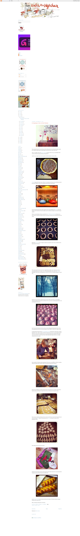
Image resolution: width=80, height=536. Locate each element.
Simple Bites (20, 228)
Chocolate (19, 168)
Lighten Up (20, 194)
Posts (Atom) (38, 510)
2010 (20, 137)
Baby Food (19, 152)
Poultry (19, 209)
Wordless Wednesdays (21, 258)
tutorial (49, 418)
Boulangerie (20, 161)
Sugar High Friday (21, 239)
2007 (20, 141)
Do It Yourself (20, 177)
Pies (18, 207)
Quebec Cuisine (20, 213)
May (21, 129)
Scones (19, 225)
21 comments (44, 504)
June (21, 128)
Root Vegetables (20, 220)
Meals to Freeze (20, 198)
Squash (19, 233)
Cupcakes (19, 176)
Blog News (19, 155)
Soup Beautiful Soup (21, 230)
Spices (19, 231)
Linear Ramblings (26, 293)
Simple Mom (20, 229)
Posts (20, 74)
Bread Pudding (20, 162)
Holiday (36, 505)
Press (19, 211)
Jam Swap (19, 190)
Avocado (19, 151)
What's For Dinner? (21, 257)
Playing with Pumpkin (21, 208)
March (21, 132)
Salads (19, 221)
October (21, 122)
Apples (19, 148)
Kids (19, 192)
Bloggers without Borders (22, 156)
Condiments (20, 173)
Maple (19, 195)
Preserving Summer (21, 210)
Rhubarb (19, 218)
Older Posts (60, 508)
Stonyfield (19, 235)
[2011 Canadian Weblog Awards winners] (30, 49)
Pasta (19, 205)
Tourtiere (33, 182)
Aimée (19, 54)
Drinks (19, 179)
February (21, 134)
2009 (20, 138)
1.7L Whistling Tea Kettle (51, 214)
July (21, 126)
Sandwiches (20, 224)
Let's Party (19, 193)
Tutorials (19, 249)
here (38, 418)
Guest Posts (20, 185)
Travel (19, 246)
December (21, 117)
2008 (20, 140)
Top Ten (19, 245)
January (21, 135)
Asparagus (19, 150)
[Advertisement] (40, 529)
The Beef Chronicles (21, 244)
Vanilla (19, 255)
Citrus (19, 169)
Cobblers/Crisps (20, 171)
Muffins (19, 202)
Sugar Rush (20, 240)
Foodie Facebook (20, 182)
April (21, 131)
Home (47, 508)
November (21, 121)
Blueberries (20, 157)
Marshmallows (20, 197)
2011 (20, 115)
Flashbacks (19, 181)
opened (56, 209)
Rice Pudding (20, 219)
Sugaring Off (20, 241)
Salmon (19, 223)
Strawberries (20, 236)
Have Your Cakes (20, 187)
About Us (19, 147)
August (21, 125)
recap (58, 271)
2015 (20, 111)
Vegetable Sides (20, 256)
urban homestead (20, 250)
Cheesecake (20, 167)
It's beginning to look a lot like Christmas (40, 123)
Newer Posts (33, 508)
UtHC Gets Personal (21, 254)
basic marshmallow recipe (46, 331)
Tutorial (19, 247)
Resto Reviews (20, 216)
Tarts (19, 242)
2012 (20, 114)
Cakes (19, 166)
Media (19, 200)
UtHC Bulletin (20, 252)
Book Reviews (20, 159)
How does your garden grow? (22, 189)
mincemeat (37, 242)
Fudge (19, 184)
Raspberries (20, 214)
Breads (19, 163)
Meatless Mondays (21, 199)
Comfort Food (20, 172)
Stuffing (19, 237)
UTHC (39, 505)
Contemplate (20, 55)
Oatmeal (19, 203)
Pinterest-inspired (43, 152)
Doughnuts (19, 178)
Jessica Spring (20, 293)
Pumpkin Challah (36, 499)
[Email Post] (47, 504)
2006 (20, 142)
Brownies (19, 164)
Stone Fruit (19, 234)
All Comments (22, 76)
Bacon (19, 153)
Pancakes (19, 204)
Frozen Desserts (20, 183)
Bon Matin (19, 158)
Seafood (19, 226)
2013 (20, 113)
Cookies (19, 174)
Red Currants (20, 215)
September (22, 124)
